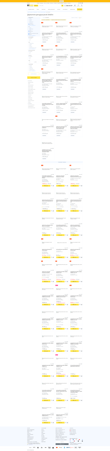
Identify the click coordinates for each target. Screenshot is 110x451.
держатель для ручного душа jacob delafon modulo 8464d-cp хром (76, 57)
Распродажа (41, 3)
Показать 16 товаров (34, 77)
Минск (29, 3)
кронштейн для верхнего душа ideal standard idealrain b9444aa (48, 176)
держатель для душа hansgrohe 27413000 (60, 176)
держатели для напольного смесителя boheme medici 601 (47, 201)
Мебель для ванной (51, 9)
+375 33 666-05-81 (73, 430)
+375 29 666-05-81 (73, 429)
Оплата (45, 3)
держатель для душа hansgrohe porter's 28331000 (75, 176)
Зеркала (28, 440)
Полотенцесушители (30, 438)
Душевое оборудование (30, 429)
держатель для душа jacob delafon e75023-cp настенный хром (76, 34)
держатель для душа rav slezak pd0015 (75, 250)
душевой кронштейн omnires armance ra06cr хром (47, 319)
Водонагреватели (29, 439)
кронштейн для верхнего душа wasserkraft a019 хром (61, 226)
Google (29, 444)
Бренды (42, 429)
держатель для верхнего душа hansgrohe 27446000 (75, 226)
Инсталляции (65, 9)
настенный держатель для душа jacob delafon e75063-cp (61, 57)
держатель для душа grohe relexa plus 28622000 (47, 226)
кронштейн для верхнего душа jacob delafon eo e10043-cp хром (47, 104)
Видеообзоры (43, 441)
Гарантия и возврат (60, 3)
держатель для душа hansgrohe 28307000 (46, 272)
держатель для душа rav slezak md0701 (47, 250)
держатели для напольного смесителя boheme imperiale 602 (61, 201)
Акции (38, 3)
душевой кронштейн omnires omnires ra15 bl (62, 366)
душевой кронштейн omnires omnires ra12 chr (62, 319)
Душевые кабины (31, 9)
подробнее (56, 1)
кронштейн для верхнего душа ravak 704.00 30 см (75, 366)
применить (61, 1)
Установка (55, 3)
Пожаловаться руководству (74, 444)
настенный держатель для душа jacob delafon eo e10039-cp (76, 104)
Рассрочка (51, 3)
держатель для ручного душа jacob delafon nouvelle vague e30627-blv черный (76, 127)
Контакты (69, 3)
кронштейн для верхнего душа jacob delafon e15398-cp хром (61, 34)
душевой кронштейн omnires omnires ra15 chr (76, 319)
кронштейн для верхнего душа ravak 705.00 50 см (47, 391)
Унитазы (58, 9)
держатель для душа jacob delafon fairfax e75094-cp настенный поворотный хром (47, 81)
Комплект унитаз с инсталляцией (32, 441)
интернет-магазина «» (34, 442)
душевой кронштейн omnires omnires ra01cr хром (47, 296)
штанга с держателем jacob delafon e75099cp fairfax (61, 104)
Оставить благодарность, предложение (76, 443)
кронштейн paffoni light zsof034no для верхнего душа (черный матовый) (76, 391)
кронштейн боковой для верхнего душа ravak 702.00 (61, 391)
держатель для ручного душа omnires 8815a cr (48, 415)
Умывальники (72, 9)
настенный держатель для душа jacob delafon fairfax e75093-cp (75, 80)
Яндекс (32, 444)
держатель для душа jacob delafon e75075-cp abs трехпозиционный (61, 127)
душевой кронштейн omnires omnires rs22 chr (62, 344)
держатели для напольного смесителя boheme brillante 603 (76, 201)
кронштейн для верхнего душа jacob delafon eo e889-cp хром (62, 80)
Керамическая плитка (30, 436)
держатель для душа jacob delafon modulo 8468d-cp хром (47, 34)
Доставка (48, 3)
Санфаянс (28, 435)
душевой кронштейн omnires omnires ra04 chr (76, 272)
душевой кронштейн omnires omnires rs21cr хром (76, 344)
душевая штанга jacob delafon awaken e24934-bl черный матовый (47, 150)
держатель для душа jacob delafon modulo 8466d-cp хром (47, 57)
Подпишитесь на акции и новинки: (61, 439)
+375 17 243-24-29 (73, 432)
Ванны (38, 9)
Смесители (43, 9)
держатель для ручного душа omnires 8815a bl (62, 415)
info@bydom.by (73, 434)
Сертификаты (43, 439)
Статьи (42, 440)
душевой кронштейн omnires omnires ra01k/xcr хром (62, 296)
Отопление (30, 103)
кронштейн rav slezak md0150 (62, 249)
